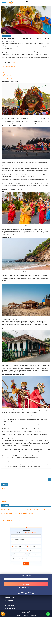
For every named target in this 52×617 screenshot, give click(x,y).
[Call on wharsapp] (48, 614)
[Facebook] (33, 593)
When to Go (4, 501)
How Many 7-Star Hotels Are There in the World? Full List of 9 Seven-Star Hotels (17, 513)
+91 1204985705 (29, 588)
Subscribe (26, 584)
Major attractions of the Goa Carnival (9, 75)
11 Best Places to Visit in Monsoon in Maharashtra (11, 520)
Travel (3, 499)
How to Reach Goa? (8, 78)
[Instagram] (29, 593)
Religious (4, 497)
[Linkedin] (22, 593)
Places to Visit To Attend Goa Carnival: (10, 68)
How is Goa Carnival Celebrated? (9, 66)
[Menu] (27, 1)
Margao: (4, 74)
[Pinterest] (26, 593)
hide (14, 62)
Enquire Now (48, 2)
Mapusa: (4, 72)
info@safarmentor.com (27, 587)
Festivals (4, 492)
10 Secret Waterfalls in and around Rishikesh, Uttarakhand (12, 516)
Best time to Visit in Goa (8, 77)
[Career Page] (3, 614)
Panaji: (4, 69)
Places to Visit (5, 495)
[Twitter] (19, 593)
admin (13, 41)
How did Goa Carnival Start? (8, 65)
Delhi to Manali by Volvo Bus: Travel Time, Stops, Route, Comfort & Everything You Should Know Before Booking (23, 509)
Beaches (4, 488)
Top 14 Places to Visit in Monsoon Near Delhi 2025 (11, 524)
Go (49, 479)
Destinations (4, 490)
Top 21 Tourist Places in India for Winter (39, 471)
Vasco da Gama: (6, 71)
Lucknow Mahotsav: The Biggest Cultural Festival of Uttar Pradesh (14, 472)
